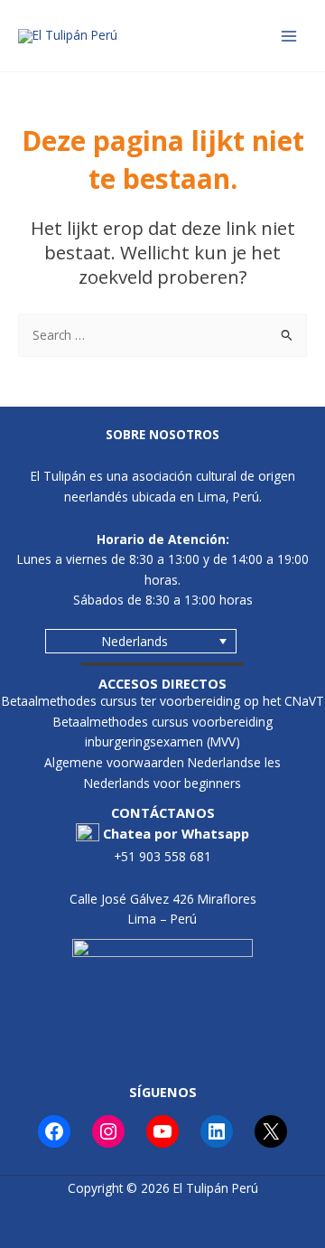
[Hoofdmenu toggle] (289, 35)
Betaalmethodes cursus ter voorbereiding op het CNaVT (163, 700)
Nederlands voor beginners (162, 783)
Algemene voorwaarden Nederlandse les (162, 762)
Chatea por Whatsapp (176, 833)
